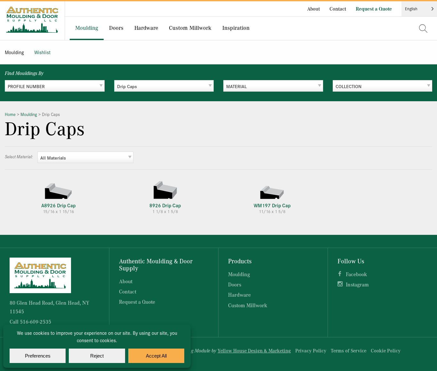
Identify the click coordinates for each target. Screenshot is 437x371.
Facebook (356, 274)
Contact (338, 8)
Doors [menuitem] (116, 27)
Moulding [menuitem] (86, 27)
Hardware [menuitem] (146, 27)
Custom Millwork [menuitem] (190, 27)
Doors (234, 284)
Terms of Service (348, 350)
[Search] (423, 28)
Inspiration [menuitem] (236, 27)
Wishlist (42, 52)
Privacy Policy (310, 350)
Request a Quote (374, 8)
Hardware (239, 294)
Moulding (14, 52)
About (313, 8)
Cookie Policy (386, 350)
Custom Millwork (247, 305)
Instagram (357, 284)
